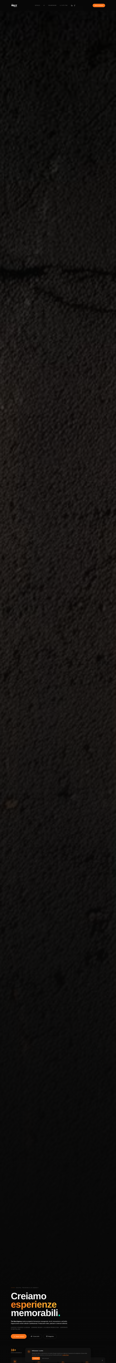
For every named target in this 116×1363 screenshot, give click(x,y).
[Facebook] (74, 5)
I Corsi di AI (36, 1336)
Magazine (51, 1336)
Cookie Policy (65, 1355)
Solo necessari (45, 1358)
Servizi (37, 5)
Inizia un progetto (99, 5)
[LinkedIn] (72, 5)
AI (44, 5)
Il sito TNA (64, 5)
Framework (52, 5)
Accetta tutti (36, 1358)
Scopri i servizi (20, 1336)
